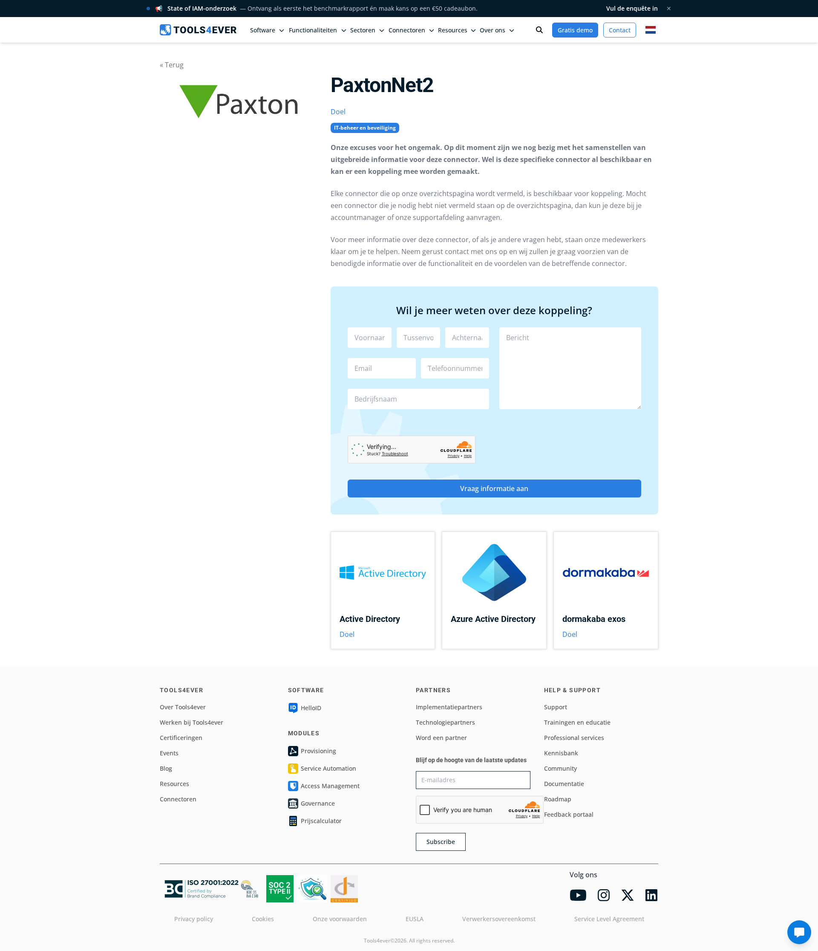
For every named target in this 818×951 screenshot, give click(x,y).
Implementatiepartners (449, 707)
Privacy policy (193, 919)
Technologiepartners (445, 722)
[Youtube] (578, 895)
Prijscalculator (321, 821)
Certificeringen (181, 738)
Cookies (263, 919)
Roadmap (557, 799)
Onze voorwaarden (340, 919)
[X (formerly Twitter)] (627, 895)
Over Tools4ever (183, 707)
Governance (318, 803)
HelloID (311, 708)
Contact (620, 30)
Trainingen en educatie (577, 722)
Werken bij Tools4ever (191, 722)
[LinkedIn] (651, 895)
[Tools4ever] (198, 29)
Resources (174, 784)
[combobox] (419, 399)
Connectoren (178, 799)
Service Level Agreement (609, 919)
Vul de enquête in (632, 8)
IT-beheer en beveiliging (365, 127)
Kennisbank (561, 753)
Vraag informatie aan (494, 488)
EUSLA (414, 919)
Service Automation (328, 768)
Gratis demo (575, 30)
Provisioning (318, 751)
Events (169, 753)
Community (560, 768)
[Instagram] (604, 895)
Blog (166, 768)
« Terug (172, 64)
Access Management (330, 786)
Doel (338, 111)
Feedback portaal (568, 814)
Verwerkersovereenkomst (499, 919)
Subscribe (440, 842)
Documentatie (564, 784)
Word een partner (441, 738)
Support (555, 707)
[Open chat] (799, 932)
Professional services (574, 738)
